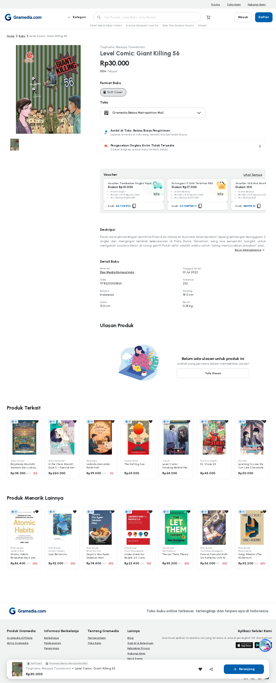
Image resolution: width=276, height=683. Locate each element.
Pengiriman (51, 648)
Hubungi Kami (257, 4)
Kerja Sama (135, 658)
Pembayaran (52, 643)
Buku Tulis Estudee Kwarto (178, 25)
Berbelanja (51, 637)
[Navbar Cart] (208, 17)
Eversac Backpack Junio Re (142, 25)
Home (10, 36)
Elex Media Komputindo (117, 272)
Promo (215, 4)
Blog (130, 637)
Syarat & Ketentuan (140, 643)
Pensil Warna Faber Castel (106, 25)
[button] (182, 147)
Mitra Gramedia (17, 643)
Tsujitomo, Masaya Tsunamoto (122, 47)
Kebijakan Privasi (138, 648)
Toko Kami (234, 4)
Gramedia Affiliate (20, 637)
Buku (22, 36)
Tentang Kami (97, 637)
